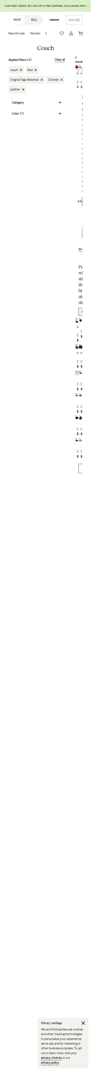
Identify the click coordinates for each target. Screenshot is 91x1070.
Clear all (60, 60)
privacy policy (50, 1063)
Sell (34, 19)
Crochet (53, 80)
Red (30, 70)
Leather (15, 89)
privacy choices (51, 1058)
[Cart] (80, 33)
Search (73, 20)
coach (14, 70)
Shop (17, 19)
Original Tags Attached (24, 80)
